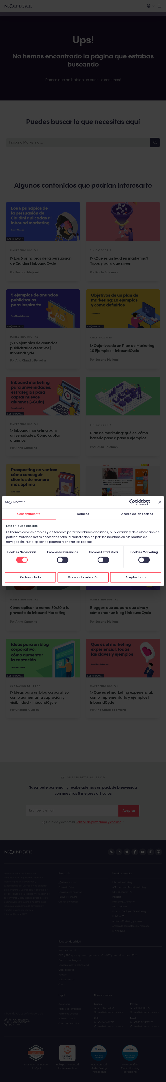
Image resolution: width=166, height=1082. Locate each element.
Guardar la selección (83, 577)
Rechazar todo (30, 577)
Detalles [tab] (83, 514)
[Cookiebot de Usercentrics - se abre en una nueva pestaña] (132, 502)
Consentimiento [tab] (28, 514)
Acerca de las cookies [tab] (137, 514)
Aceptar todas (136, 577)
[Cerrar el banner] (160, 502)
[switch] (62, 560)
